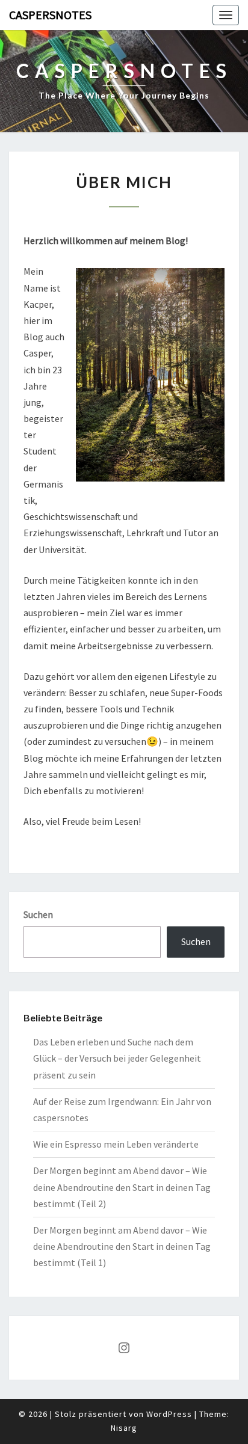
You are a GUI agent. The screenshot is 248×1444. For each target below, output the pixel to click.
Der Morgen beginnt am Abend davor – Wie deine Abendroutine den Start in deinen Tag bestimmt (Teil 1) (122, 1246)
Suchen (38, 914)
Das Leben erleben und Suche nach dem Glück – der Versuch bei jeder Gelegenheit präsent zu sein (117, 1058)
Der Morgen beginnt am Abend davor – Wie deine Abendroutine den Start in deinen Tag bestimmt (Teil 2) (122, 1186)
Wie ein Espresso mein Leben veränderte (116, 1144)
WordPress (169, 1414)
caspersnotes (50, 14)
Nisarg (124, 1427)
